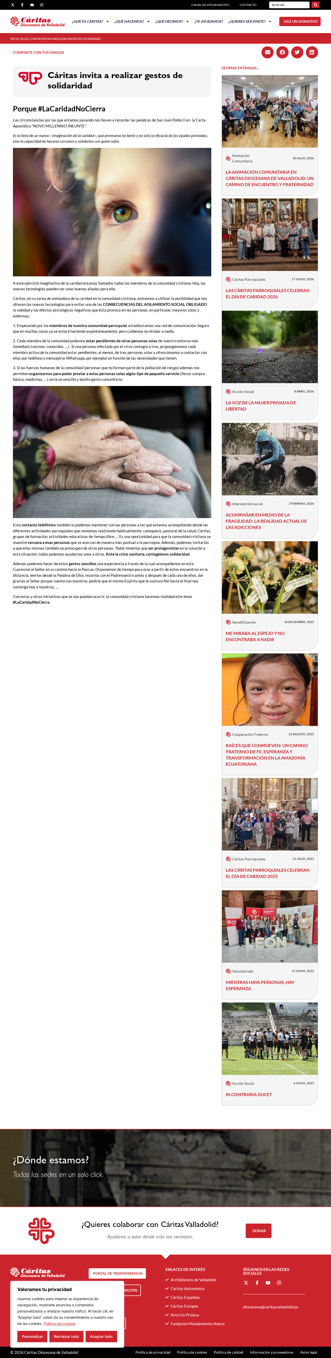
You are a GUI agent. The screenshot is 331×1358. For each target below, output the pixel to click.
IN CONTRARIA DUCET (249, 1094)
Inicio (14, 38)
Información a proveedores (272, 1352)
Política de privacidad (153, 1352)
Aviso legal (308, 1352)
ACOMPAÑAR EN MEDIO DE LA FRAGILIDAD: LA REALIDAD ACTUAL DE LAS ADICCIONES (266, 521)
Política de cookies (59, 1323)
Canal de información (210, 5)
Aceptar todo (101, 1336)
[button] (267, 52)
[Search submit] (316, 5)
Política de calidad (228, 1352)
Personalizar (32, 1336)
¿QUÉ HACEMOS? (129, 21)
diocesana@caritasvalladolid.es (270, 1306)
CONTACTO (248, 5)
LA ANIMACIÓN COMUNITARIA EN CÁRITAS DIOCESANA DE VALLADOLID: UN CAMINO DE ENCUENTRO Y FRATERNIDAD (270, 178)
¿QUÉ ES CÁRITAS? (87, 21)
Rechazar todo (66, 1336)
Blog (25, 38)
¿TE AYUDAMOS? (208, 21)
